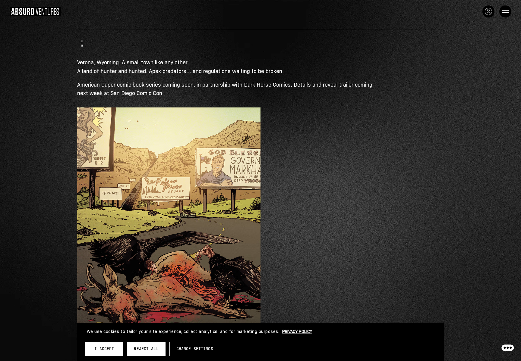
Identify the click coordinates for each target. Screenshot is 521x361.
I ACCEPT (104, 348)
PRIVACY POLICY (297, 331)
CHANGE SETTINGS (194, 348)
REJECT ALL (146, 348)
